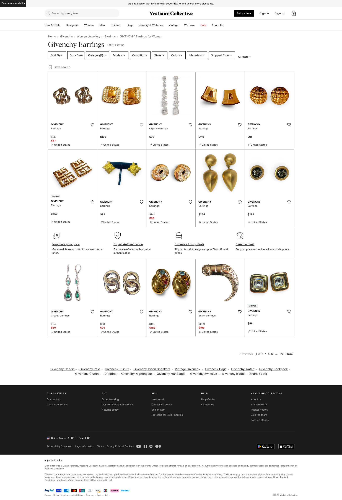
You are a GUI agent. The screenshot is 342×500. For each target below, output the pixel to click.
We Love (189, 25)
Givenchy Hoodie (62, 369)
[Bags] (136, 25)
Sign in (264, 13)
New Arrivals (52, 25)
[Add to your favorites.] (92, 125)
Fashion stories (260, 420)
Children (116, 25)
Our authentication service (117, 404)
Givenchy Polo (89, 369)
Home (52, 36)
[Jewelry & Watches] (165, 25)
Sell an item (244, 13)
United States (77, 495)
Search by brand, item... (66, 13)
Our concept (54, 399)
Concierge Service (57, 404)
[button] (293, 13)
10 (281, 354)
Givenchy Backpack (273, 369)
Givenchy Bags (215, 369)
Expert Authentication (128, 244)
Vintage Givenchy (187, 369)
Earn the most (245, 244)
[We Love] (197, 25)
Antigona (109, 374)
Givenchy (66, 36)
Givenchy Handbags (171, 374)
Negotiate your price (66, 244)
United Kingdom (60, 495)
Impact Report (259, 410)
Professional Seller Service (167, 415)
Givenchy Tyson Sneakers (151, 369)
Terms (100, 446)
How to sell (157, 399)
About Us (217, 25)
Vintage (173, 25)
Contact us (207, 404)
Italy (107, 495)
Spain (99, 495)
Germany (90, 495)
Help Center (208, 399)
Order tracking (110, 399)
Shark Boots (258, 374)
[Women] (96, 25)
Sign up (280, 13)
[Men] (107, 25)
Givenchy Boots (233, 374)
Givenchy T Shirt (117, 369)
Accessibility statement (59, 446)
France (48, 495)
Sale (203, 25)
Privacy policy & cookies (120, 446)
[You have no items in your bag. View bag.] (293, 13)
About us (256, 399)
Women (89, 25)
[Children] (124, 25)
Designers (72, 25)
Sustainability (259, 404)
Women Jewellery (88, 36)
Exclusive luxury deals (189, 244)
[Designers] (81, 25)
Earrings (110, 36)
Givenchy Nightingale (136, 374)
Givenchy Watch (243, 369)
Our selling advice (161, 404)
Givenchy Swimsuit (203, 374)
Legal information (84, 446)
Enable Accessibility (13, 3)
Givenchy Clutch (87, 374)
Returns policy (110, 410)
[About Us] (226, 25)
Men (102, 25)
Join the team (259, 415)
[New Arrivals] (63, 25)
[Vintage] (181, 25)
